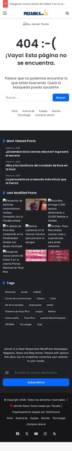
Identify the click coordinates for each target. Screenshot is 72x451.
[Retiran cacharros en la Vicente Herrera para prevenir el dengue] (36, 234)
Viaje (39, 324)
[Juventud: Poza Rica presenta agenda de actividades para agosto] (58, 256)
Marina (52, 311)
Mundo (56, 110)
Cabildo (37, 292)
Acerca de (28, 110)
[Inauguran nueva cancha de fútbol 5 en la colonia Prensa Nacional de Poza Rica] (13, 262)
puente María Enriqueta (53, 317)
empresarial (35, 304)
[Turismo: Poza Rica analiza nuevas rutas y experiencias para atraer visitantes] (58, 236)
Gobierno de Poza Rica (17, 311)
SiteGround (53, 411)
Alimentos (10, 292)
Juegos (39, 311)
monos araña (12, 317)
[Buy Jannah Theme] (36, 23)
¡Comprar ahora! (44, 114)
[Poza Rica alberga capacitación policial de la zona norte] (13, 211)
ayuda (24, 292)
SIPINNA (9, 324)
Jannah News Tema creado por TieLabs (36, 405)
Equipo (43, 110)
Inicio (15, 110)
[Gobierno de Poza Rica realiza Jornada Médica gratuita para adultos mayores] (36, 256)
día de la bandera (14, 304)
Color (53, 298)
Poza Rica (29, 317)
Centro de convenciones (18, 298)
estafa (50, 304)
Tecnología (24, 114)
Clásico (41, 298)
